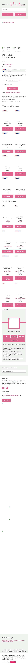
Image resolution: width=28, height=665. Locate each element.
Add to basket (12, 88)
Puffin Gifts (21, 640)
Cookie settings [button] (5, 661)
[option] (4, 49)
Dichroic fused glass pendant (7, 242)
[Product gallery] (14, 34)
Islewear (8, 221)
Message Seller (14, 340)
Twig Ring (7, 295)
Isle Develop (16, 380)
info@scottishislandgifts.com (11, 395)
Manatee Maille (8, 64)
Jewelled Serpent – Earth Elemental (7, 122)
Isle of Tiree (9, 66)
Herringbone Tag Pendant (20, 268)
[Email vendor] (21, 336)
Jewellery (18, 92)
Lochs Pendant (20, 295)
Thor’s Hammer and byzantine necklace (20, 190)
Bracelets (8, 92)
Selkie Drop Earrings (7, 217)
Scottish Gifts (5, 640)
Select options (7, 278)
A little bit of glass (8, 246)
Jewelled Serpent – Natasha (20, 167)
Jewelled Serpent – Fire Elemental (7, 145)
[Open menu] (7, 14)
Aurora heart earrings (20, 242)
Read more (20, 278)
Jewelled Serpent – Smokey (7, 167)
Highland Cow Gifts (13, 640)
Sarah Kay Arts (20, 246)
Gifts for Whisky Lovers (7, 641)
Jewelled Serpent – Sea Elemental (20, 122)
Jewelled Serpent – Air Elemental (20, 145)
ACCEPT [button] (13, 661)
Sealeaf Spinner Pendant (20, 217)
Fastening (4, 80)
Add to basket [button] (7, 128)
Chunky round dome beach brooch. (7, 268)
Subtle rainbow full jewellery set (7, 190)
